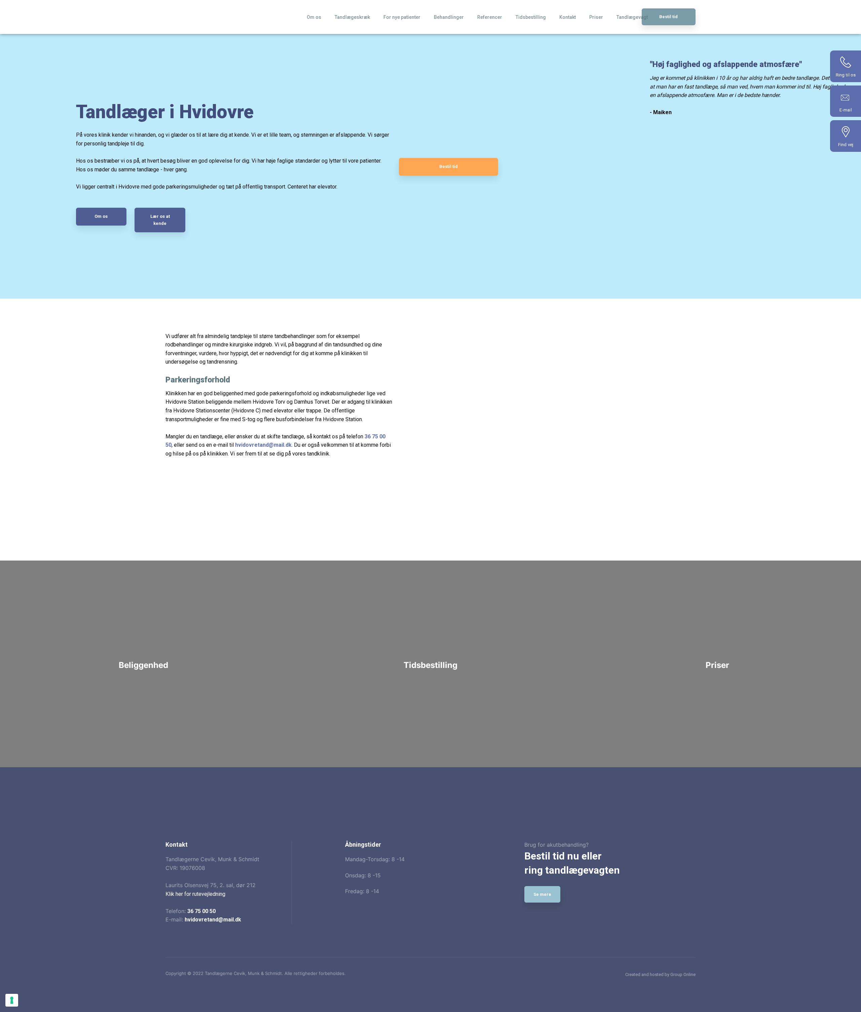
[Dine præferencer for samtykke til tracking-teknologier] (11, 1000)
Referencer (489, 17)
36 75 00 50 (201, 911)
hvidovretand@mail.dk (213, 919)
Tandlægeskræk (352, 17)
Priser (596, 17)
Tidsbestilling (531, 17)
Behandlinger (449, 17)
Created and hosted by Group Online (660, 974)
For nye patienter (401, 17)
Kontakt (567, 17)
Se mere (542, 894)
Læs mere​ (143, 716)
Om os (314, 17)
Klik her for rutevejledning (195, 894)
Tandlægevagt (632, 17)
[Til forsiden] (215, 15)
